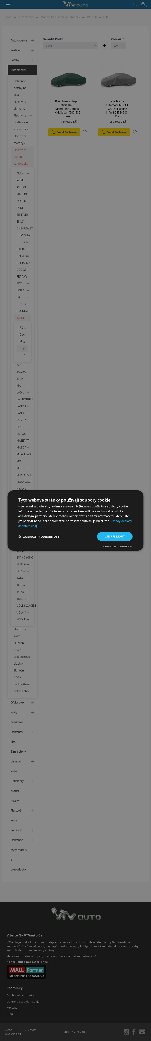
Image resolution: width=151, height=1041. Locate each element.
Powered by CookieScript (117, 546)
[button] (39, 536)
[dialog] (75, 520)
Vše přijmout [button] (115, 536)
